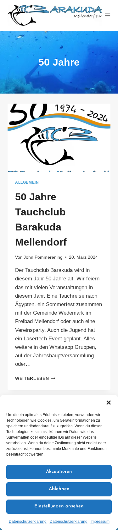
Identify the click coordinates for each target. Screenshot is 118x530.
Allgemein (27, 182)
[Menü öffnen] (108, 15)
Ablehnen (59, 489)
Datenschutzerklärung (28, 521)
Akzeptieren (59, 471)
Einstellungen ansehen (59, 506)
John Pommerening (43, 257)
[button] (108, 402)
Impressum (100, 521)
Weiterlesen (35, 378)
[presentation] (59, 138)
